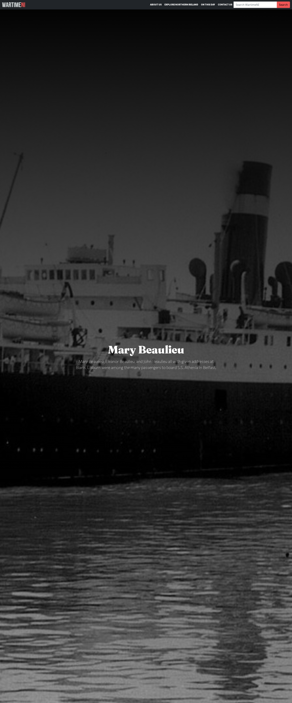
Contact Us (225, 4)
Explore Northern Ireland (181, 4)
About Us (156, 4)
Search (283, 5)
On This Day (208, 4)
